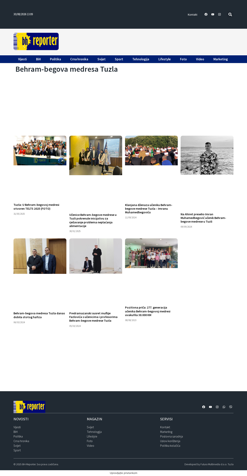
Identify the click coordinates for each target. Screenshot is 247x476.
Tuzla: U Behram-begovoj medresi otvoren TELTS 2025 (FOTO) (36, 206)
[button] (230, 14)
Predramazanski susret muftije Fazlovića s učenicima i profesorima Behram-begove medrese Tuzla (93, 316)
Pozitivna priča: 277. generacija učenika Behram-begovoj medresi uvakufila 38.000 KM (147, 311)
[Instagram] (219, 14)
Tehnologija (140, 59)
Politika (55, 59)
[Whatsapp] (224, 407)
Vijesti (22, 59)
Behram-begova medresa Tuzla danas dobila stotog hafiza (39, 315)
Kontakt (192, 14)
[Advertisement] (146, 41)
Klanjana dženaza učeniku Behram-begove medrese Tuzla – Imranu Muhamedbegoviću (148, 208)
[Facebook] (206, 14)
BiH (38, 59)
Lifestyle (164, 59)
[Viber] (230, 407)
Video (200, 59)
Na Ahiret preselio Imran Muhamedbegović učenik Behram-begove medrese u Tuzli (203, 217)
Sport (119, 59)
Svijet (101, 59)
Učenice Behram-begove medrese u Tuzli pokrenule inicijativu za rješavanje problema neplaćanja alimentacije (93, 220)
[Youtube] (213, 14)
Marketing (220, 59)
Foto (183, 59)
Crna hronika (79, 59)
